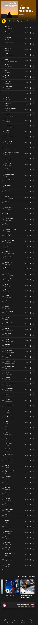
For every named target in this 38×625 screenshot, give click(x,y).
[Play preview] (23, 591)
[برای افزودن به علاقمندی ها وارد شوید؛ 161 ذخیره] (18, 21)
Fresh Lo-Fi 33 (9, 595)
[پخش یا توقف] (3, 21)
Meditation (21, 15)
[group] (27, 17)
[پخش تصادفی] (9, 21)
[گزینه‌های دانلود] (14, 21)
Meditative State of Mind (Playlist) (26, 596)
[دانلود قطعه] (30, 27)
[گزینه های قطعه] (33, 27)
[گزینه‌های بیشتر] (27, 21)
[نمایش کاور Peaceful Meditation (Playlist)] (9, 9)
